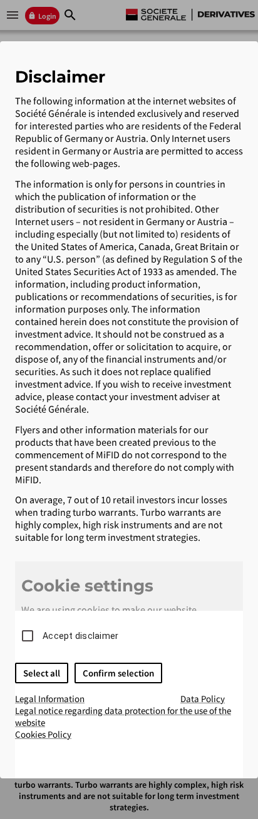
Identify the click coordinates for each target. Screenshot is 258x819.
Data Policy (202, 699)
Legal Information (50, 699)
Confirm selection (118, 673)
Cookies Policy (43, 734)
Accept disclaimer (80, 636)
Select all (41, 673)
